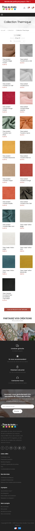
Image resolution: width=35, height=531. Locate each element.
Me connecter (5, 506)
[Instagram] (2, 448)
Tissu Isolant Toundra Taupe (8, 180)
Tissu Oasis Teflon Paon (8, 271)
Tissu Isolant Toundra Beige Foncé (7, 61)
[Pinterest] (15, 448)
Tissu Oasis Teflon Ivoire (8, 248)
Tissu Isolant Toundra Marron (25, 157)
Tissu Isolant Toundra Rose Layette (24, 108)
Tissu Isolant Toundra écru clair (26, 60)
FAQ (2, 466)
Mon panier (4, 509)
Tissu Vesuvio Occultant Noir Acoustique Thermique (7, 295)
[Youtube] (11, 448)
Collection (11, 30)
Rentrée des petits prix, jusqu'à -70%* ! (18, 1)
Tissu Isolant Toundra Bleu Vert (8, 225)
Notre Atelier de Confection (8, 495)
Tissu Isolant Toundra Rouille (8, 202)
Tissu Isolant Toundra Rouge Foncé (7, 108)
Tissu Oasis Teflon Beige (26, 225)
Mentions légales (5, 462)
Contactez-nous (5, 457)
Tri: (11, 41)
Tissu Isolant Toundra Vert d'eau (7, 133)
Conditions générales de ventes (10, 464)
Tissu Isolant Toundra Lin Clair (8, 85)
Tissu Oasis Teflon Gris (26, 248)
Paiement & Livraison (6, 459)
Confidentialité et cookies (8, 469)
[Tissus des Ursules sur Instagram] (9, 332)
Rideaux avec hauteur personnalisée (11, 482)
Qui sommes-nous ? (6, 491)
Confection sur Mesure (7, 477)
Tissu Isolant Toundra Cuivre (25, 132)
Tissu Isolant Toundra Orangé (25, 180)
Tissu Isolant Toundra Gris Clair (26, 202)
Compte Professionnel (7, 480)
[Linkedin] (23, 448)
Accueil (3, 30)
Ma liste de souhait (6, 511)
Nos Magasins (5, 493)
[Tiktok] (19, 448)
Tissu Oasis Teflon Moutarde (26, 271)
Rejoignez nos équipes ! (7, 498)
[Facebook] (6, 448)
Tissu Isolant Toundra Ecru (24, 85)
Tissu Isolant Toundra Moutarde (9, 157)
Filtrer (18, 35)
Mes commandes (6, 514)
